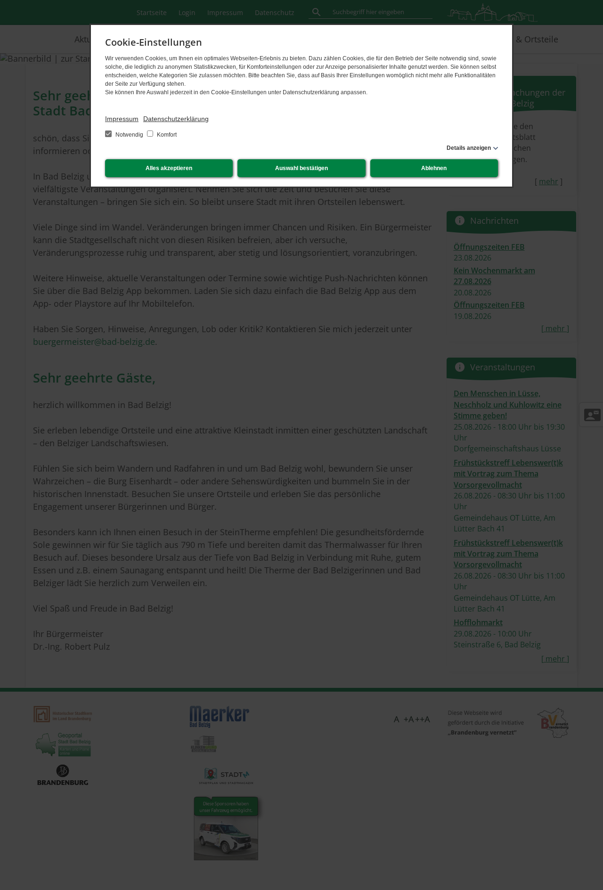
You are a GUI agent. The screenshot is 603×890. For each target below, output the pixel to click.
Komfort (166, 134)
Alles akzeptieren (169, 168)
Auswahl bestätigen (301, 168)
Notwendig (129, 134)
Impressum (122, 118)
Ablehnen (434, 168)
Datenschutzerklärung (176, 118)
